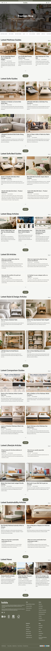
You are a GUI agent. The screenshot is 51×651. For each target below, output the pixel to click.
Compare (38, 33)
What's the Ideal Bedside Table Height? (38, 320)
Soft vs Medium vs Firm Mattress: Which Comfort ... (38, 394)
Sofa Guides (11, 33)
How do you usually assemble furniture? (35, 450)
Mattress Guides (4, 33)
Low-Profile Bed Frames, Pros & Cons (25, 57)
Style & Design (32, 33)
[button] (2, 2)
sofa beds (24, 20)
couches (28, 20)
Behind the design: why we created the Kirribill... (42, 576)
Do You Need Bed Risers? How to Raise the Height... (8, 58)
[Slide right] (28, 71)
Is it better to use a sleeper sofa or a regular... (37, 275)
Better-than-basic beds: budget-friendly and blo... (12, 483)
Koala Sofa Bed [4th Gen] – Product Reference (37, 191)
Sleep (24, 33)
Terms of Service (19, 645)
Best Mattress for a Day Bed (42, 57)
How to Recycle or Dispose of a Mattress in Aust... (38, 526)
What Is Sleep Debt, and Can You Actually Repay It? (8, 232)
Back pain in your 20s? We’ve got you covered (37, 483)
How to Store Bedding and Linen (36, 351)
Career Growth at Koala (7, 576)
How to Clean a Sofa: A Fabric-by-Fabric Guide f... (38, 135)
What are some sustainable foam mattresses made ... (36, 540)
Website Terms (14, 645)
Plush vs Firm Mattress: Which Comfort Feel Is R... (12, 394)
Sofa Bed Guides (18, 33)
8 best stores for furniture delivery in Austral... (11, 450)
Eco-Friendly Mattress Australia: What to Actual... (12, 526)
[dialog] (2, 2)
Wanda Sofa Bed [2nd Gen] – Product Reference (11, 191)
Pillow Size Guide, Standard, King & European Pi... (40, 232)
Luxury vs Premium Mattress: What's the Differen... (12, 426)
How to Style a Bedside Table (9, 320)
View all (49, 40)
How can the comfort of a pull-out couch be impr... (11, 275)
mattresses (19, 20)
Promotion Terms (25, 645)
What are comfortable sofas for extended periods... (10, 259)
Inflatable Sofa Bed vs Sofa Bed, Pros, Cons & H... (37, 102)
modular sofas (34, 20)
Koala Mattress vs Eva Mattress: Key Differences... (37, 426)
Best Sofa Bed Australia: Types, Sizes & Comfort (38, 177)
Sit (27, 33)
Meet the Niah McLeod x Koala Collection (25, 576)
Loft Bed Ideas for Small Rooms (9, 351)
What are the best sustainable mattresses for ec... (10, 540)
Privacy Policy (9, 645)
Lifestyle (43, 33)
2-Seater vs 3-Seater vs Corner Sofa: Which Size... (11, 102)
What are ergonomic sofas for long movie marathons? (37, 259)
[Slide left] (23, 71)
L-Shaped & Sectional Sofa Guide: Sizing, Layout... (12, 135)
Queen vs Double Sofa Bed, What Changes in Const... (10, 177)
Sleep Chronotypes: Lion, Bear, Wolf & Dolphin (25, 231)
